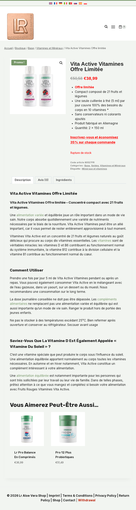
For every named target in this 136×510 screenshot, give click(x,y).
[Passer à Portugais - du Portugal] (70, 3)
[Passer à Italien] (65, 3)
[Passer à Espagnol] (80, 3)
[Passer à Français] (55, 3)
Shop (56, 500)
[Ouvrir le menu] (113, 27)
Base (87, 165)
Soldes (95, 165)
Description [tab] (23, 180)
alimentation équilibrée (32, 375)
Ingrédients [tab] (64, 180)
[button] (61, 63)
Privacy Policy (105, 495)
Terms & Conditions (78, 495)
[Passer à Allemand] (60, 3)
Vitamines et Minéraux (112, 165)
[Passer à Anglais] (50, 3)
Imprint (54, 495)
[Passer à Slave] (75, 3)
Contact (69, 500)
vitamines (104, 240)
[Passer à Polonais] (85, 3)
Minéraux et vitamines (94, 168)
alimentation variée (30, 215)
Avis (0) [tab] (43, 180)
